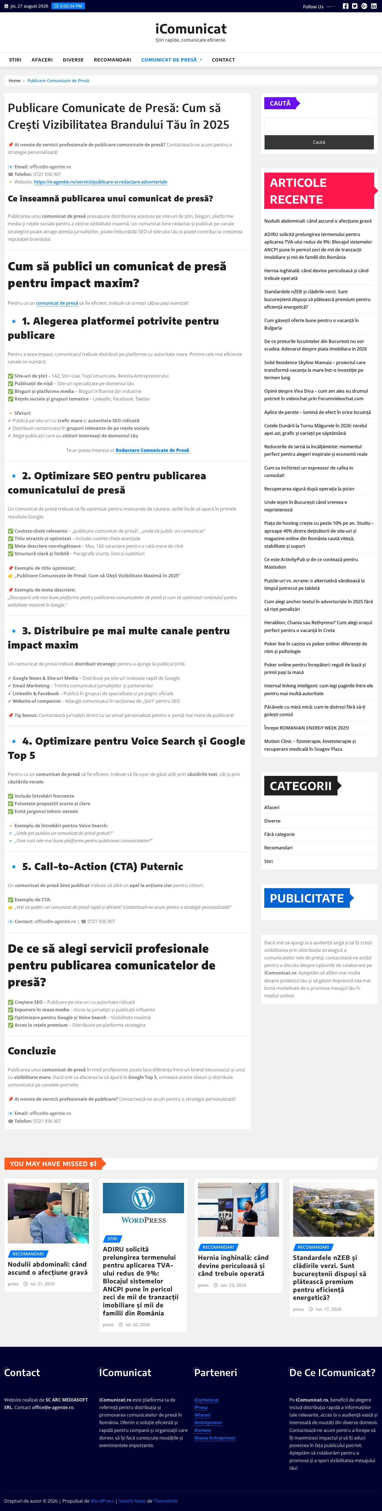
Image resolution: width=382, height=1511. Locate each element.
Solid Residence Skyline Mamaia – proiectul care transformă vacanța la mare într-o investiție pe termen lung (315, 370)
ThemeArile (166, 1501)
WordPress (102, 1501)
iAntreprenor (208, 1422)
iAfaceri (202, 1415)
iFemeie (202, 1430)
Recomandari (112, 60)
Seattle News (132, 1501)
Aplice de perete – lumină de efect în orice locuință (317, 412)
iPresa (200, 1407)
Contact (223, 60)
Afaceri (42, 60)
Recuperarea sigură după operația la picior (309, 489)
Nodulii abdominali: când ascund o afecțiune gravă (318, 221)
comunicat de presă (57, 303)
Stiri (15, 60)
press (13, 1283)
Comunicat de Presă (170, 60)
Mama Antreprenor (215, 1438)
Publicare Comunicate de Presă (58, 80)
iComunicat (191, 28)
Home (15, 80)
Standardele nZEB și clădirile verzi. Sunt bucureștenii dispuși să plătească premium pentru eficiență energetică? (317, 299)
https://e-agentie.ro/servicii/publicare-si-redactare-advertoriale (100, 182)
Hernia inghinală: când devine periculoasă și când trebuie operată (233, 1265)
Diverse (73, 60)
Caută (280, 103)
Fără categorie (279, 834)
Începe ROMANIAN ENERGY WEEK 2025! (306, 728)
